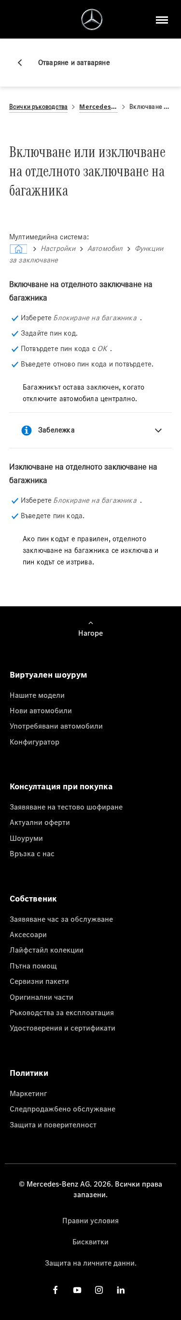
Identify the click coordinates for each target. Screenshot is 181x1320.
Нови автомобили (41, 710)
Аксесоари (28, 934)
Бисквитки (90, 1241)
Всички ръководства (38, 106)
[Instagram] (99, 1290)
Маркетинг (28, 1093)
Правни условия (90, 1220)
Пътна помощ (33, 965)
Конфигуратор (34, 741)
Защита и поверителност (53, 1124)
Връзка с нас (32, 853)
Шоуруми (26, 838)
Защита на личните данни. (91, 1263)
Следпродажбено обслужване (62, 1108)
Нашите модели (37, 695)
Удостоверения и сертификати (62, 1027)
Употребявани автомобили (56, 726)
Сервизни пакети (39, 981)
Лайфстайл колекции (47, 949)
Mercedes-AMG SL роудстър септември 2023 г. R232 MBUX (98, 106)
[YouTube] (77, 1290)
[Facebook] (55, 1290)
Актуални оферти (40, 822)
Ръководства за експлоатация (62, 1012)
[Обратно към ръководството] (23, 62)
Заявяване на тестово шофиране (66, 806)
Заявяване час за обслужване (61, 919)
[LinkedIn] (120, 1290)
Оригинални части (41, 997)
